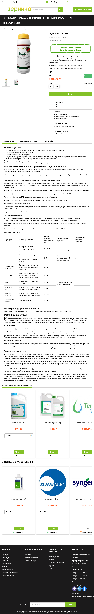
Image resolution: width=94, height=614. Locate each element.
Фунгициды (5, 558)
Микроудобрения (7, 570)
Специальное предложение (31, 18)
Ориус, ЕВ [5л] (18, 423)
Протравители (6, 564)
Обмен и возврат (31, 561)
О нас (69, 18)
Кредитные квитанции (56, 563)
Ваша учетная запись (56, 550)
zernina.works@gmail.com (83, 596)
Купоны (51, 569)
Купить (70, 94)
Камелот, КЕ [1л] (18, 499)
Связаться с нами (11, 23)
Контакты (77, 549)
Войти (69, 2)
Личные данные (54, 557)
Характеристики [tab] (28, 141)
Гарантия (28, 555)
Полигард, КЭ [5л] (53, 423)
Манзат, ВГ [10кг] (52, 499)
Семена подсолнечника (10, 572)
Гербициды (5, 555)
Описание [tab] (9, 141)
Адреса (51, 566)
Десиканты (5, 567)
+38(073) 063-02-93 (79, 579)
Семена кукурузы (8, 575)
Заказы (51, 560)
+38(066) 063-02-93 (80, 573)
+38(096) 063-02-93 (80, 576)
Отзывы (48, 141)
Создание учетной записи (83, 2)
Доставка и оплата (55, 18)
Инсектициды (6, 561)
